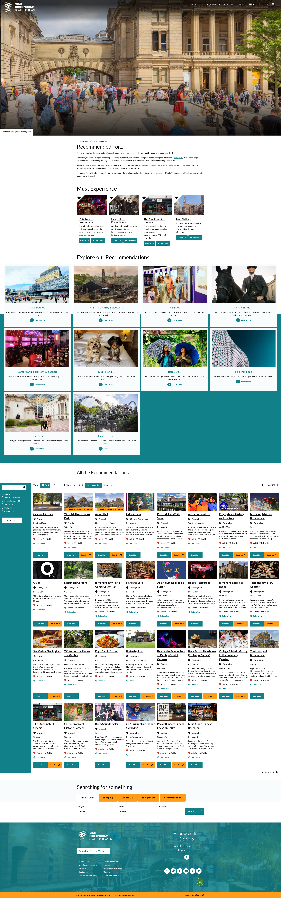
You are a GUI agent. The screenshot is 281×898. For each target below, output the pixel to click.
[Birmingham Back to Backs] (233, 570)
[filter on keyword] (24, 487)
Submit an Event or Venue (91, 851)
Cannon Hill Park (43, 514)
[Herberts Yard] (140, 570)
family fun (178, 157)
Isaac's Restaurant (199, 582)
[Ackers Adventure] (202, 502)
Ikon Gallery (183, 219)
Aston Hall (101, 514)
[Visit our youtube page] (186, 871)
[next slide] (201, 190)
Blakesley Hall (134, 651)
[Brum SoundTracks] (109, 712)
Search (190, 811)
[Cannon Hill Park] (47, 502)
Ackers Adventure (199, 514)
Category (81, 806)
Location (122, 806)
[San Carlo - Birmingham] (47, 639)
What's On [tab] (127, 797)
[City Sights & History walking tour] (233, 502)
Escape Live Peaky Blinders (120, 220)
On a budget (37, 307)
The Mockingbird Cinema (154, 220)
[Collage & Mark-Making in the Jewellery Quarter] (233, 639)
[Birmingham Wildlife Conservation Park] (109, 570)
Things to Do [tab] (148, 797)
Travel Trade (84, 861)
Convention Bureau (111, 861)
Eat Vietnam (133, 514)
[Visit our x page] (192, 871)
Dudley (8, 508)
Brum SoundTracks (106, 723)
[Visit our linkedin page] (199, 871)
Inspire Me (87, 141)
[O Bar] (47, 570)
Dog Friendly (106, 371)
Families (175, 307)
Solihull (8, 504)
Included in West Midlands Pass (79, 509)
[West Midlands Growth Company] (20, 7)
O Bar (36, 582)
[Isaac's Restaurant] (202, 570)
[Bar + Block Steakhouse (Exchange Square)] (202, 639)
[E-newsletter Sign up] (186, 857)
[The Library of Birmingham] (264, 639)
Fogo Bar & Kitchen (106, 651)
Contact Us (83, 872)
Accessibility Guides (147, 165)
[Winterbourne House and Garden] (78, 639)
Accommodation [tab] (172, 797)
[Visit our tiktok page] (173, 871)
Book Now (85, 555)
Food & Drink (228, 4)
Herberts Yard (134, 582)
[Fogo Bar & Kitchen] (109, 639)
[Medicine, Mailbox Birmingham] (264, 502)
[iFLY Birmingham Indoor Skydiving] (140, 712)
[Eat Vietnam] (140, 502)
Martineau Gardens (75, 582)
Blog (241, 4)
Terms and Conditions (112, 875)
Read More (40, 555)
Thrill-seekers (106, 436)
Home (80, 141)
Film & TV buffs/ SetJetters (106, 307)
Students (37, 436)
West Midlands (12, 497)
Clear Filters (11, 520)
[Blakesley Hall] (140, 639)
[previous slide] (192, 190)
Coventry (9, 511)
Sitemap (107, 865)
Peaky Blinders (244, 307)
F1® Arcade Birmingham (86, 220)
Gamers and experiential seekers (37, 371)
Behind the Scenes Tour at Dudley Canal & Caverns (171, 655)
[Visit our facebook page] (179, 871)
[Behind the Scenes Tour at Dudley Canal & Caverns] (171, 639)
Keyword (163, 806)
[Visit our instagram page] (167, 871)
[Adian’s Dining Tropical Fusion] (171, 570)
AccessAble (171, 165)
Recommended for (100, 141)
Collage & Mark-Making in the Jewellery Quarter (233, 655)
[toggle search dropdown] (259, 4)
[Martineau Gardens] (78, 570)
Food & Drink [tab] (87, 797)
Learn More (85, 240)
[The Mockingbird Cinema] (47, 712)
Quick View (40, 543)
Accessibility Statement (113, 868)
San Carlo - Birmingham (47, 651)
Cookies (107, 872)
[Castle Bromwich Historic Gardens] (78, 712)
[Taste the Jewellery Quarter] (264, 570)
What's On (195, 4)
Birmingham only (13, 501)
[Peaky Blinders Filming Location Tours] (171, 712)
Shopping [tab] (108, 797)
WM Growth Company (88, 865)
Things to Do (211, 4)
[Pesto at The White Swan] (171, 502)
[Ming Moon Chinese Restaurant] (202, 712)
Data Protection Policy (88, 875)
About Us (83, 868)
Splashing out (243, 371)
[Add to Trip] (79, 197)
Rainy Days (175, 371)
